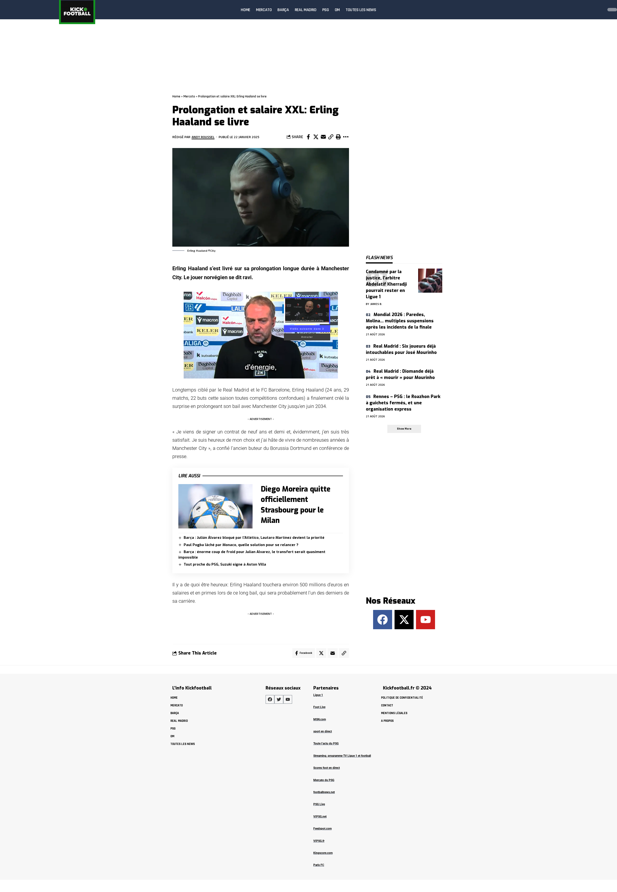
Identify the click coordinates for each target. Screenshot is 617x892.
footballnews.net (324, 792)
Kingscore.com (323, 853)
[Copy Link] (330, 137)
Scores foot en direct (326, 768)
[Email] (323, 137)
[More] (345, 137)
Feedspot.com (322, 828)
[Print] (338, 137)
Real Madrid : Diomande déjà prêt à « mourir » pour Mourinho (400, 374)
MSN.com (319, 719)
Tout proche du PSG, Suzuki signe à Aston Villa (225, 564)
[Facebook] (382, 619)
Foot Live (319, 707)
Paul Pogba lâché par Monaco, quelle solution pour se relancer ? (241, 544)
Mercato (189, 96)
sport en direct (322, 731)
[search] (598, 9)
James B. (376, 304)
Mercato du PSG (323, 780)
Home (176, 96)
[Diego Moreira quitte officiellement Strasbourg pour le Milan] (215, 506)
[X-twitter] (404, 619)
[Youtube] (425, 619)
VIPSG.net (320, 816)
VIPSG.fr (318, 841)
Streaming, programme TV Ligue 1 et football (342, 755)
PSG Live (319, 804)
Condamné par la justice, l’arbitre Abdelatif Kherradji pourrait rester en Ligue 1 (386, 284)
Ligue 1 (318, 695)
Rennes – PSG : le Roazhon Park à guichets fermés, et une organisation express (403, 403)
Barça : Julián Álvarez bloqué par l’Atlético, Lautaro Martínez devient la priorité (254, 537)
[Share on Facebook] (308, 137)
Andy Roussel (203, 136)
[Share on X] (315, 137)
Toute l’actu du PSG (326, 743)
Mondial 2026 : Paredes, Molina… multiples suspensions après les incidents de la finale (400, 321)
